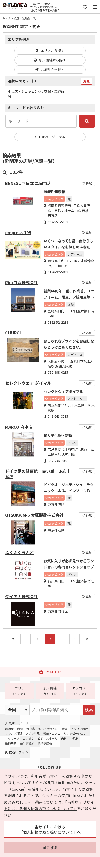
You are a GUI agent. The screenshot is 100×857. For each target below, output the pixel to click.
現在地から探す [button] (53, 69)
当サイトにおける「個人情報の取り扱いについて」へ (50, 829)
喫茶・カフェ (51, 733)
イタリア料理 (79, 729)
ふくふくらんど (19, 552)
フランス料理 (13, 733)
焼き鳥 (30, 729)
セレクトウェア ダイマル (28, 383)
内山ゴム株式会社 (21, 282)
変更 (86, 81)
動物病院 (10, 743)
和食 (20, 729)
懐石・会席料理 (48, 729)
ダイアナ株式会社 (21, 596)
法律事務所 (45, 743)
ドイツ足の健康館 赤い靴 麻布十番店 (38, 473)
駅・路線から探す (52, 60)
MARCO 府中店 (19, 427)
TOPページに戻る (52, 136)
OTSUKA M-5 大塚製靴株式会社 (34, 515)
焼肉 (64, 729)
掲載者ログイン (16, 752)
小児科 (74, 738)
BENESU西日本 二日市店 (28, 183)
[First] (13, 639)
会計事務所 (27, 743)
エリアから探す (52, 50)
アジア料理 (33, 733)
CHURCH (14, 332)
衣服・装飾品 (22, 18)
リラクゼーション (75, 733)
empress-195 (18, 232)
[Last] (87, 639)
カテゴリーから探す (80, 691)
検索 (89, 710)
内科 (64, 738)
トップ (6, 18)
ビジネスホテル (47, 738)
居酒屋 (9, 729)
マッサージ (12, 738)
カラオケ (28, 738)
